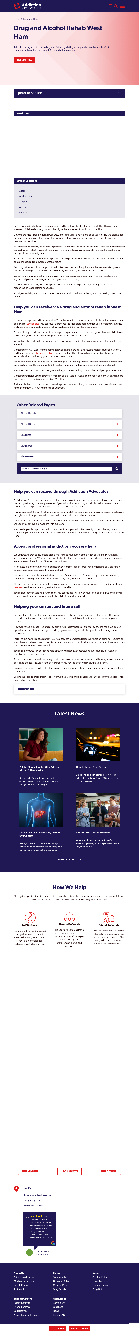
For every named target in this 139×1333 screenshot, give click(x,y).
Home (17, 19)
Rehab (56, 1273)
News (56, 1311)
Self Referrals (20, 1311)
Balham (23, 213)
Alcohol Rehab (28, 413)
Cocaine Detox (100, 1285)
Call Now (60, 1328)
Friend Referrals (22, 1307)
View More (27, 457)
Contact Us (59, 1303)
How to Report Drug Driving (91, 767)
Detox (95, 1273)
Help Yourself (30, 1171)
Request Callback (79, 1328)
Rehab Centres (21, 1285)
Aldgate (23, 202)
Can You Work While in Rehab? (93, 833)
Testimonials (20, 1289)
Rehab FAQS (59, 1315)
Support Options (23, 1299)
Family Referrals (22, 1303)
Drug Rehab (27, 446)
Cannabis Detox (100, 1281)
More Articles (66, 860)
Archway (23, 207)
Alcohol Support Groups (26, 1315)
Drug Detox (26, 435)
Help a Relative (69, 1171)
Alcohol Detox (28, 424)
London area (33, 324)
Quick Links (59, 1299)
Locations (58, 1307)
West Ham (23, 113)
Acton (22, 191)
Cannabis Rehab (61, 1281)
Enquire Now (24, 60)
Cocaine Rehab (61, 1285)
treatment (18, 587)
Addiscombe (26, 196)
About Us (19, 1273)
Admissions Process (24, 1277)
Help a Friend (108, 1171)
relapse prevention (43, 353)
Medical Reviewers (24, 1281)
